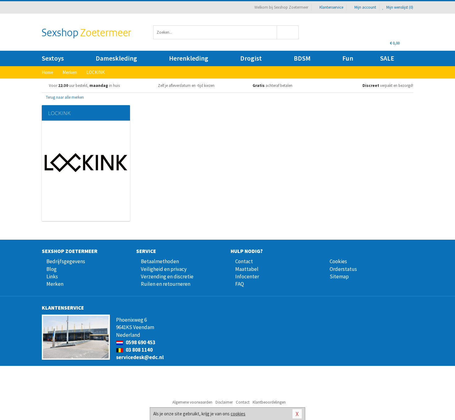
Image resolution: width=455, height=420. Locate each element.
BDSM (302, 58)
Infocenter (247, 276)
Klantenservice (331, 7)
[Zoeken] (288, 32)
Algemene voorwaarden (192, 402)
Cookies (338, 261)
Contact (244, 261)
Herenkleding (188, 58)
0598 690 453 (140, 342)
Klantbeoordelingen (269, 402)
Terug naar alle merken (64, 97)
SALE (387, 58)
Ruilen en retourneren (165, 284)
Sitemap (339, 276)
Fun (347, 58)
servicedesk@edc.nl (140, 357)
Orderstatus (343, 269)
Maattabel (246, 269)
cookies (238, 414)
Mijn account (365, 7)
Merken (54, 284)
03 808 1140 (139, 349)
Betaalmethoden (160, 261)
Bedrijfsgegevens (65, 261)
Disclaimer (224, 402)
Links (52, 276)
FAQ (239, 284)
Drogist (251, 58)
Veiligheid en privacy (164, 269)
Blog (51, 269)
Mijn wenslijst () (399, 7)
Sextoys (53, 58)
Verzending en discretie (167, 276)
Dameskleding (116, 58)
